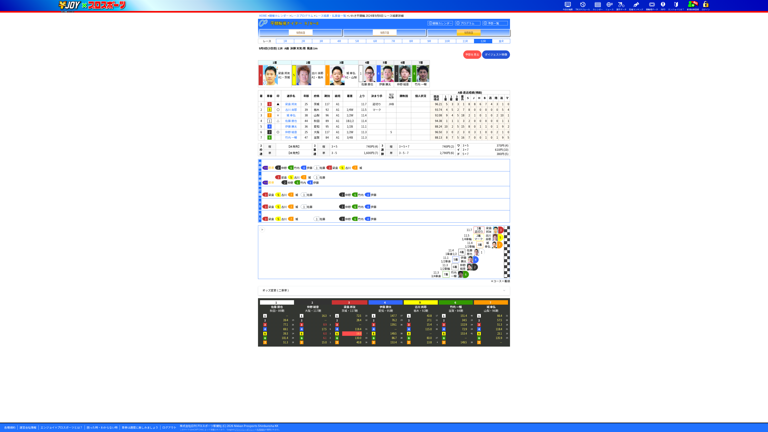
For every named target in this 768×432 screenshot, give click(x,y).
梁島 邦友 (291, 104)
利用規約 (261, 429)
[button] (384, 252)
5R (357, 41)
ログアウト (169, 427)
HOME (263, 16)
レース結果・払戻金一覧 (330, 16)
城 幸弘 (291, 115)
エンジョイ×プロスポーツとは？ (62, 427)
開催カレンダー (279, 16)
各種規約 (9, 427)
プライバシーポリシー (245, 429)
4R (339, 41)
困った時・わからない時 (102, 427)
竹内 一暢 (291, 137)
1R (285, 41)
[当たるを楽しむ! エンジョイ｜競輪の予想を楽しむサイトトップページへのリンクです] (91, 5)
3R (321, 41)
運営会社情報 (28, 427)
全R (501, 41)
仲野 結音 (291, 132)
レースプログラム (302, 16)
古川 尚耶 (291, 110)
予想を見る (472, 54)
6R (375, 41)
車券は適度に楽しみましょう (140, 427)
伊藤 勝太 (291, 126)
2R (303, 41)
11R (465, 41)
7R (393, 41)
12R (483, 41)
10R (447, 41)
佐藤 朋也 (291, 121)
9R (429, 41)
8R (411, 41)
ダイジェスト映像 (496, 54)
